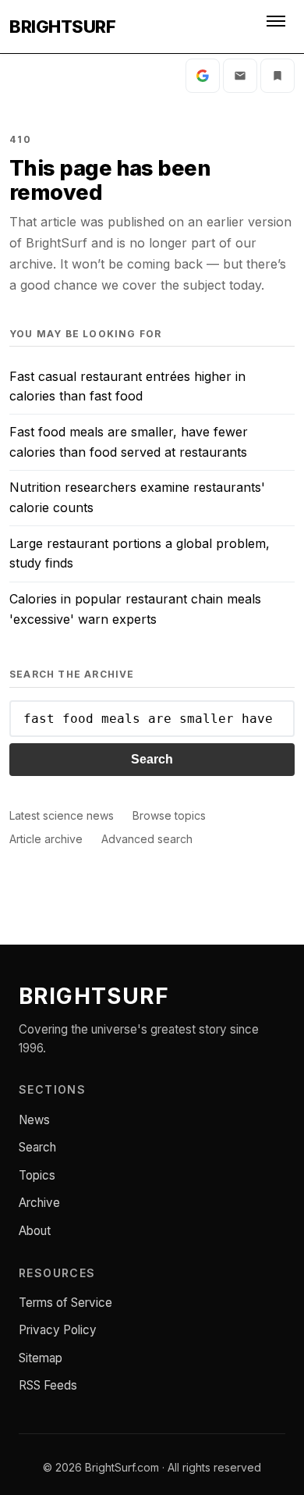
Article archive (46, 838)
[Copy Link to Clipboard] (277, 76)
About (35, 1230)
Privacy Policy (58, 1329)
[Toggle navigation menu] (277, 26)
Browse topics (169, 815)
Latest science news (61, 815)
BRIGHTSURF (62, 26)
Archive (39, 1202)
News (34, 1119)
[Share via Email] (240, 76)
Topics (37, 1175)
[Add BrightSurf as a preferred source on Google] (203, 76)
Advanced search (147, 838)
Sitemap (40, 1358)
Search (152, 759)
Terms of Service (65, 1302)
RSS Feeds (48, 1385)
